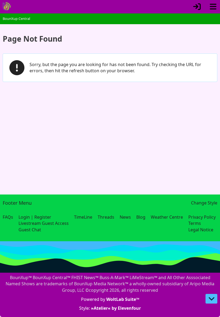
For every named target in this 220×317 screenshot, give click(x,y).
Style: (110, 308)
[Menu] (213, 6)
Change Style (204, 203)
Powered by (110, 299)
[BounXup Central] (7, 6)
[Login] (197, 6)
